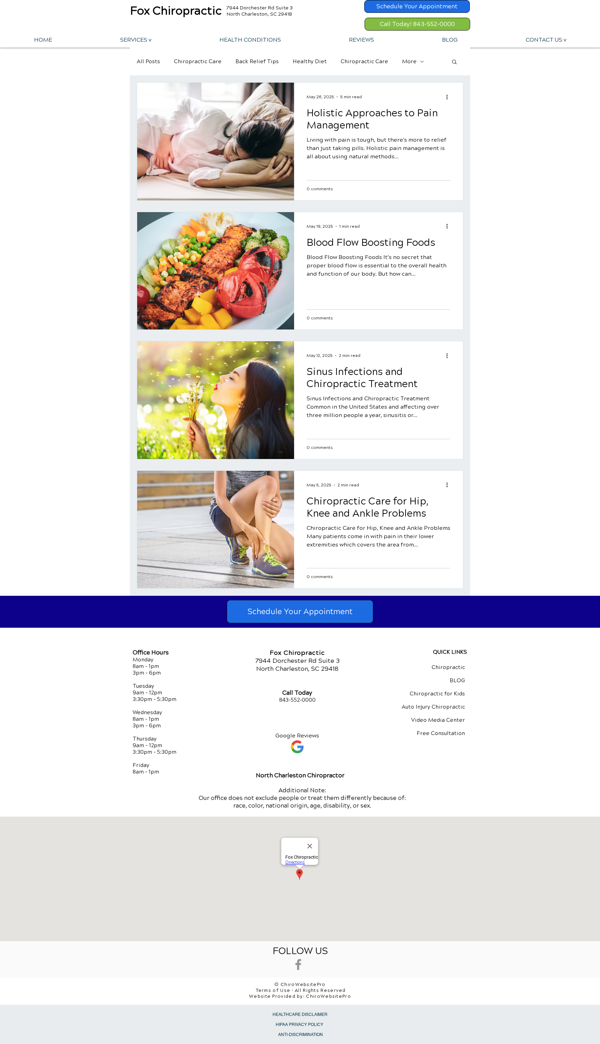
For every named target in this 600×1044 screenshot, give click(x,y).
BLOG (457, 680)
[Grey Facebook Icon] (298, 964)
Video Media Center (438, 720)
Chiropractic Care (198, 61)
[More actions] (449, 97)
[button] (135, 40)
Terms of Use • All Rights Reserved (301, 990)
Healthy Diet (310, 61)
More (409, 61)
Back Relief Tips (257, 61)
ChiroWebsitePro (328, 996)
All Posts (148, 61)
